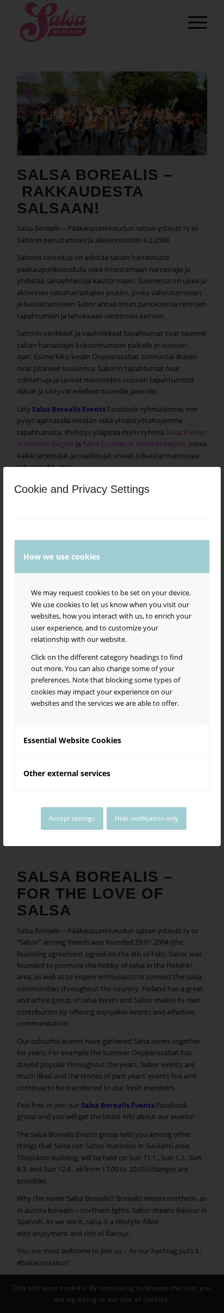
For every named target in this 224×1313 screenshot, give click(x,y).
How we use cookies (61, 556)
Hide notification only (146, 818)
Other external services (66, 773)
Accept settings (72, 818)
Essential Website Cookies (72, 740)
